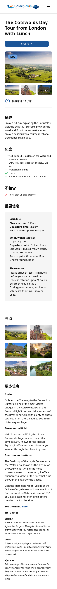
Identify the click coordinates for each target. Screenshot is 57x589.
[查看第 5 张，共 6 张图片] (16, 368)
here (25, 506)
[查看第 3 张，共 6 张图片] (16, 350)
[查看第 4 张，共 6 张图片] (41, 350)
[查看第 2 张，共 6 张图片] (41, 332)
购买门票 (25, 43)
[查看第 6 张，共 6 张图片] (41, 368)
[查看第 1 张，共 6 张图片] (16, 332)
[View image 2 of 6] (28, 90)
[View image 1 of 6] (12, 90)
